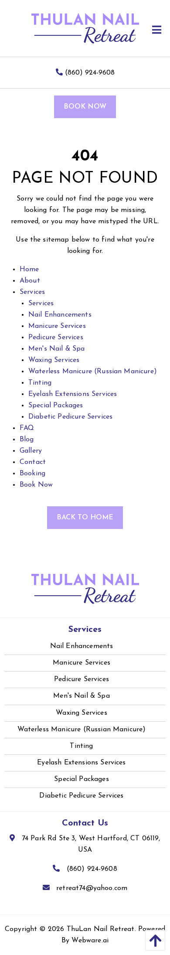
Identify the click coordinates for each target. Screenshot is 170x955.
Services (32, 292)
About (30, 280)
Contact (33, 462)
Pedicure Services (55, 337)
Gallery (31, 450)
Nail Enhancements (60, 314)
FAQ (27, 428)
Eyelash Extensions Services (72, 394)
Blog (27, 439)
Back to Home (85, 517)
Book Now (85, 106)
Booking (32, 473)
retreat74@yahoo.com (91, 888)
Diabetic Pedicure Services (70, 416)
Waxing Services (53, 360)
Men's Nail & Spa (56, 348)
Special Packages (55, 405)
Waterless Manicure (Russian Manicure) (92, 371)
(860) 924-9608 (89, 72)
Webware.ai (90, 940)
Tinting (39, 382)
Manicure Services (57, 326)
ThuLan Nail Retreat (101, 929)
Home (29, 269)
